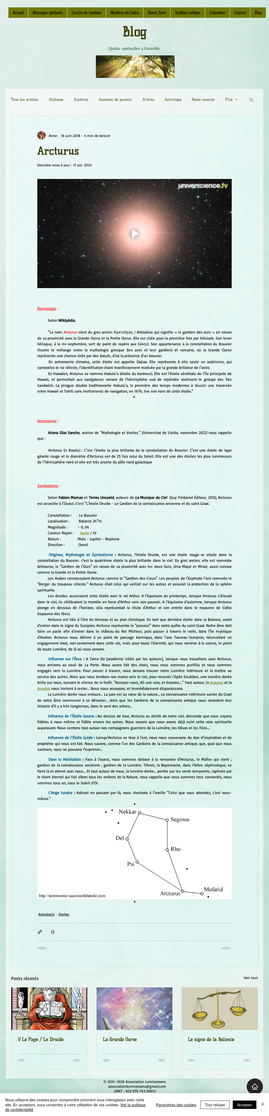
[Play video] (134, 233)
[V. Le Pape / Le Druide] (49, 1008)
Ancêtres (81, 99)
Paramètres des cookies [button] (176, 1104)
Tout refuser (215, 1104)
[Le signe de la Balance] (220, 1008)
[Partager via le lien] (39, 931)
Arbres (148, 99)
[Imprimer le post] (52, 931)
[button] (251, 99)
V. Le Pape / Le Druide (41, 1039)
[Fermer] (263, 1104)
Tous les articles (24, 99)
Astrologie (173, 99)
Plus (228, 99)
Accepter (244, 1104)
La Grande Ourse (120, 1039)
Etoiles (64, 914)
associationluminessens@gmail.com (137, 1086)
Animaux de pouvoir (115, 99)
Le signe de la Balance (211, 1039)
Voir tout (251, 977)
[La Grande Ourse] (135, 1008)
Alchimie (56, 99)
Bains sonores (203, 99)
